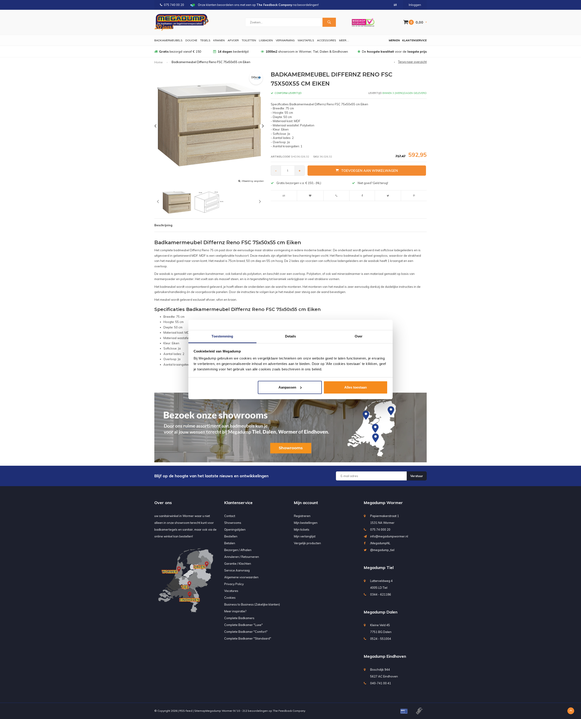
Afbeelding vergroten (252, 181)
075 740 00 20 (174, 5)
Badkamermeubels (168, 40)
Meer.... (344, 40)
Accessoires (326, 40)
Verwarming (285, 40)
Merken (394, 40)
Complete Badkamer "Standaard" (247, 638)
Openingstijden (235, 529)
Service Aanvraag (237, 570)
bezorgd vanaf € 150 (180, 51)
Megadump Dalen (380, 612)
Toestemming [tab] (222, 336)
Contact (229, 516)
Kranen (219, 40)
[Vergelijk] (395, 5)
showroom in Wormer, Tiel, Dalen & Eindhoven (307, 51)
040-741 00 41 (380, 683)
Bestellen (230, 536)
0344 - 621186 (380, 594)
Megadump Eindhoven (385, 656)
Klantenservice (414, 40)
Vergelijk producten (307, 543)
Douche (191, 40)
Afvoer (233, 40)
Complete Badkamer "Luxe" (243, 625)
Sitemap (200, 710)
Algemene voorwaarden (241, 577)
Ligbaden (266, 40)
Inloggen (415, 5)
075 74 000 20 (380, 529)
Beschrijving (163, 225)
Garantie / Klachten (237, 563)
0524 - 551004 (380, 638)
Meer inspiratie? (235, 611)
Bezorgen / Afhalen (237, 550)
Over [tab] (358, 336)
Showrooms (232, 522)
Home (158, 62)
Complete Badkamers (239, 618)
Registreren (302, 516)
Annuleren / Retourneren (241, 557)
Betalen (229, 543)
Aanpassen (287, 387)
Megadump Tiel (379, 567)
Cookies (230, 597)
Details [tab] (290, 336)
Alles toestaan (355, 387)
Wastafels (306, 40)
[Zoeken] (329, 22)
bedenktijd (233, 51)
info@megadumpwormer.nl (389, 536)
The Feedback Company (289, 710)
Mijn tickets (301, 529)
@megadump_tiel (382, 550)
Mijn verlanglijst (304, 536)
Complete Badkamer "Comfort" (246, 631)
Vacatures (231, 591)
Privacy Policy (234, 584)
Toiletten (249, 40)
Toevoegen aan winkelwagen (369, 170)
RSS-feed (185, 710)
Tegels (205, 40)
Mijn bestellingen (306, 522)
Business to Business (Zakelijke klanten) (252, 604)
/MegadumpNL (380, 543)
